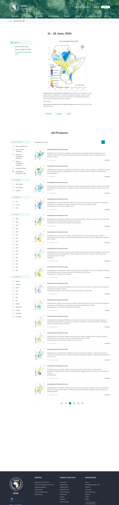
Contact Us (88, 487)
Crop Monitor (63, 482)
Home (10, 21)
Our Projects (88, 489)
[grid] (107, 142)
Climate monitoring (64, 492)
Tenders (87, 497)
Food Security (63, 494)
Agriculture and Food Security (42, 482)
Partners (87, 499)
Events (67, 16)
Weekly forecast (64, 484)
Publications (53, 16)
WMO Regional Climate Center (92, 484)
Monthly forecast (64, 487)
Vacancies (87, 494)
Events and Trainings (90, 492)
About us (87, 482)
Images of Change (64, 502)
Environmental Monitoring (41, 492)
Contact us (105, 7)
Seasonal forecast (64, 489)
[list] (103, 142)
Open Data (62, 499)
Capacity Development (40, 487)
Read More (107, 160)
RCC (106, 16)
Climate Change (38, 489)
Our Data (62, 497)
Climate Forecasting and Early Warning (44, 484)
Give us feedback (91, 503)
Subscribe (77, 7)
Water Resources (39, 494)
